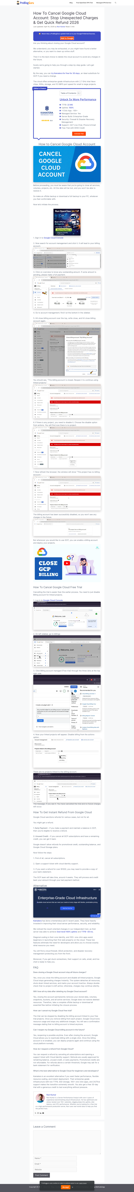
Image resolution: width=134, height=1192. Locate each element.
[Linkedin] (40, 1113)
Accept (65, 1187)
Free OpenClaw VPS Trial (84, 3)
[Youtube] (43, 1113)
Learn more (82, 1183)
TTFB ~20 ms (87, 932)
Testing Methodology (97, 1187)
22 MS (70, 105)
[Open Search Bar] (115, 2)
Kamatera (37, 921)
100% (71, 108)
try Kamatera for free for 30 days (65, 73)
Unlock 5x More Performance (78, 99)
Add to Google (67, 38)
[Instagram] (38, 1113)
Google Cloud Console (53, 238)
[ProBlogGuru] (25, 2)
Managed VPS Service (103, 3)
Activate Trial (79, 134)
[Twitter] (35, 1113)
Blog (71, 3)
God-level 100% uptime (67, 932)
